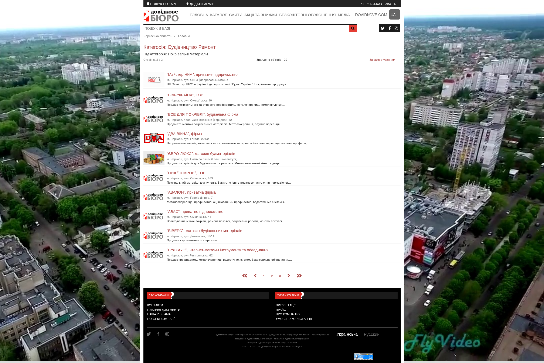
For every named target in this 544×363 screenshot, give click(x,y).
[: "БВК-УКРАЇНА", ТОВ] (154, 99)
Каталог (218, 14)
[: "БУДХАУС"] (154, 254)
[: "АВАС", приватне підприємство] (154, 216)
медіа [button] (344, 14)
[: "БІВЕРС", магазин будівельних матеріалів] (154, 235)
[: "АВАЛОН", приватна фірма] (154, 197)
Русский (372, 334)
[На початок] (244, 275)
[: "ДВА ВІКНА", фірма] (154, 138)
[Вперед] (289, 275)
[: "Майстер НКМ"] (154, 79)
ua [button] (394, 14)
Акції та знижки (260, 14)
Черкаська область (378, 3)
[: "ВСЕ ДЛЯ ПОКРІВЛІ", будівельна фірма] (154, 119)
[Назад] (255, 275)
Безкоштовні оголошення (307, 14)
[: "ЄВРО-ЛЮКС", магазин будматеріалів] (154, 158)
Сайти (235, 14)
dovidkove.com (371, 14)
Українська (347, 334)
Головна (199, 14)
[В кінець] (299, 275)
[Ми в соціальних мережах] (383, 28)
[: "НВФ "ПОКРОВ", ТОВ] (154, 177)
